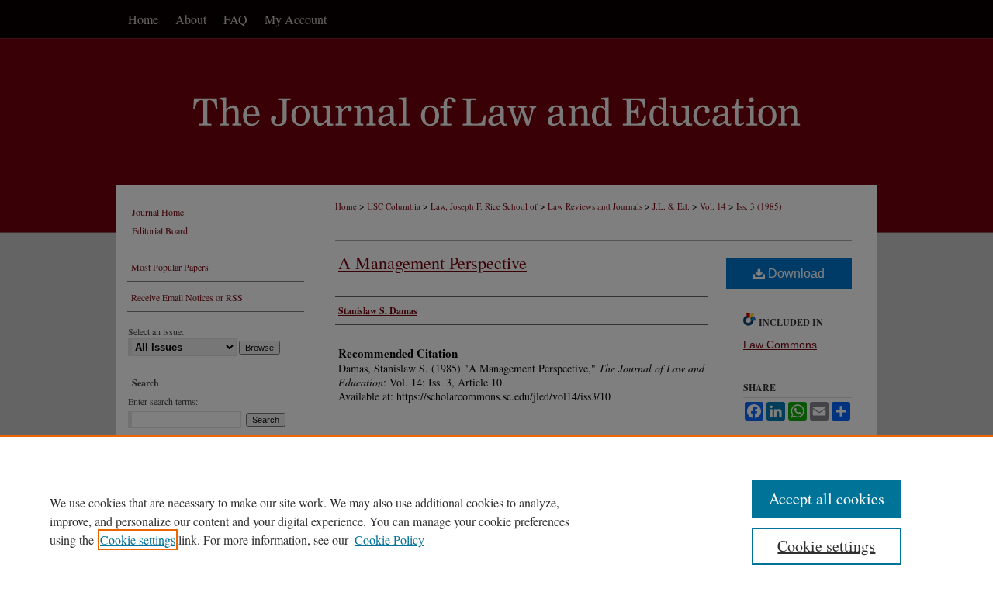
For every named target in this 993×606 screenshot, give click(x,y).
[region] (496, 520)
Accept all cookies (826, 498)
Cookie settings (137, 540)
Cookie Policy (389, 540)
